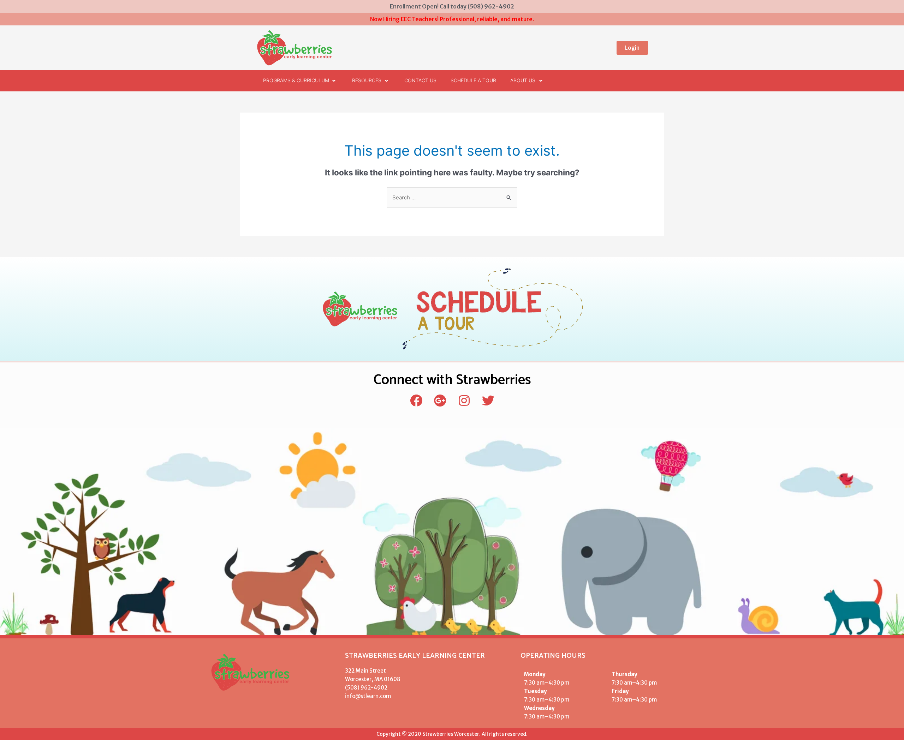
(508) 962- (359, 687)
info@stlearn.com (368, 696)
